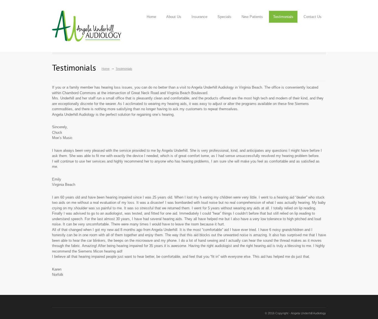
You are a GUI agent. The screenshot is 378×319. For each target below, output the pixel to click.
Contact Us (313, 17)
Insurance (199, 17)
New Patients (252, 17)
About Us (173, 17)
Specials (224, 17)
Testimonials (283, 17)
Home (151, 17)
